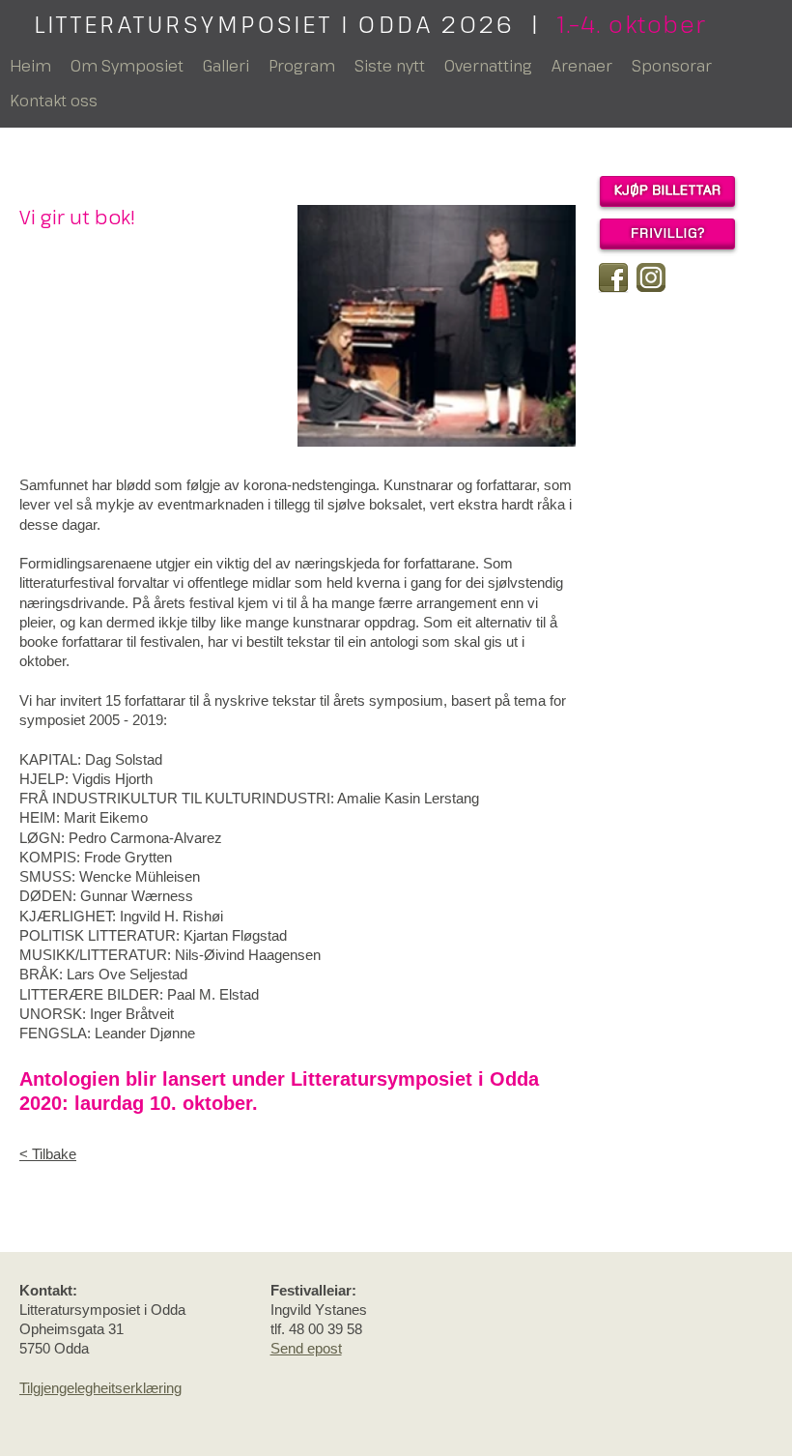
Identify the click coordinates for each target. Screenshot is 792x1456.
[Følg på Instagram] (651, 277)
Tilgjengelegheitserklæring (100, 1388)
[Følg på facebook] (613, 277)
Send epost (306, 1348)
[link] (297, 1154)
